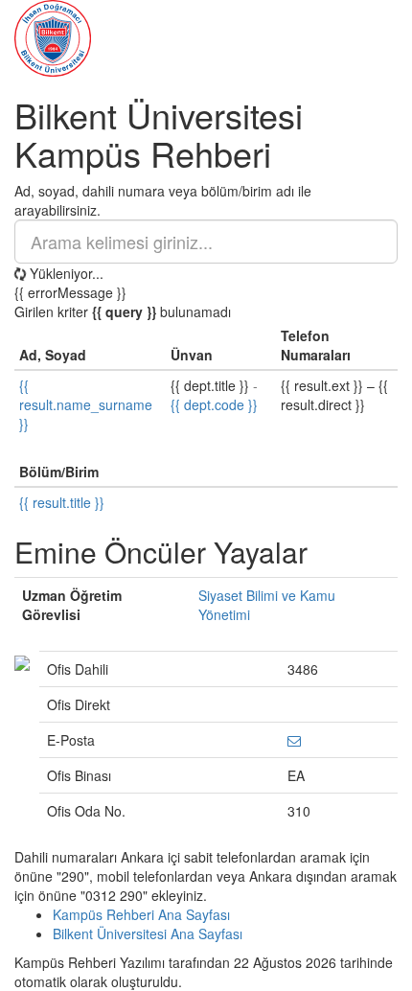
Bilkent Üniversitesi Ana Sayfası (147, 933)
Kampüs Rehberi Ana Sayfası (141, 914)
